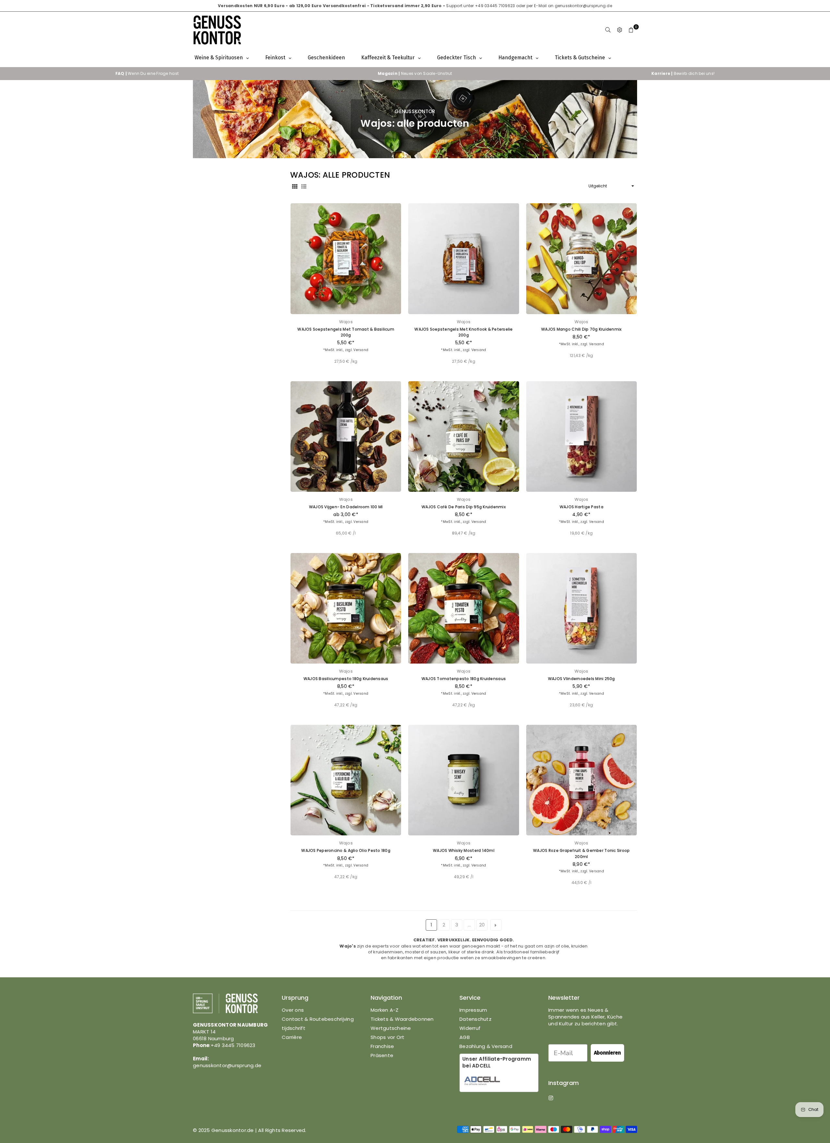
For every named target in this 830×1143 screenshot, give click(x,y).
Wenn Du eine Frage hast (147, 73)
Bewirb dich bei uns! (683, 73)
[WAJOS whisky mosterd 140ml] (463, 780)
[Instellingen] (619, 30)
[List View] (303, 186)
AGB (464, 1037)
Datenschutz (475, 1019)
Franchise (382, 1046)
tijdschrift (293, 1028)
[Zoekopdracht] (608, 30)
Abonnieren (607, 1053)
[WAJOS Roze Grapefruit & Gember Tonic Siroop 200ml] (581, 780)
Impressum (473, 1010)
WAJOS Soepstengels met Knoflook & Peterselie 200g (463, 332)
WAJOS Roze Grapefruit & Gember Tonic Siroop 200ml (581, 853)
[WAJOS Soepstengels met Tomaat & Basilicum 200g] (345, 258)
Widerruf (469, 1028)
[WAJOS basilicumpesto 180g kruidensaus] (345, 608)
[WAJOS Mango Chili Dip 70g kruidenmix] (581, 258)
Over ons (293, 1010)
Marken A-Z (385, 1010)
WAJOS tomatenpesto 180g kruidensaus (463, 678)
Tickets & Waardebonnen (402, 1019)
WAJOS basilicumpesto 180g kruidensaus (345, 678)
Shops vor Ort (387, 1037)
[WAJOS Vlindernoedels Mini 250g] (581, 608)
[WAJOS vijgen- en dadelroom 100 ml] (345, 436)
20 (482, 924)
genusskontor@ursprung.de (583, 5)
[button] (631, 30)
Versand (360, 350)
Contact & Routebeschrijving (318, 1019)
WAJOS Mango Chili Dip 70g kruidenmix (581, 329)
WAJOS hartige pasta (581, 507)
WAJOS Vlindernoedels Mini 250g (581, 678)
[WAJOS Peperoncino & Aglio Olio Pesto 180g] (345, 780)
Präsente (382, 1055)
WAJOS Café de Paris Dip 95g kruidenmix (463, 507)
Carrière (292, 1037)
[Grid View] (294, 186)
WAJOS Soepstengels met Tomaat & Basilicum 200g (345, 332)
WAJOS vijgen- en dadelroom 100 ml (346, 507)
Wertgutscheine (391, 1028)
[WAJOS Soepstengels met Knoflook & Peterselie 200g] (463, 258)
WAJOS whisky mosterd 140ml (463, 850)
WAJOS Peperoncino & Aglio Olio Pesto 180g (345, 850)
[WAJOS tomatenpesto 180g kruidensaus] (463, 608)
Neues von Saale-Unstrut (415, 73)
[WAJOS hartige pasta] (581, 436)
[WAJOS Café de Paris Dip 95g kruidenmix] (463, 436)
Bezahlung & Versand (485, 1046)
